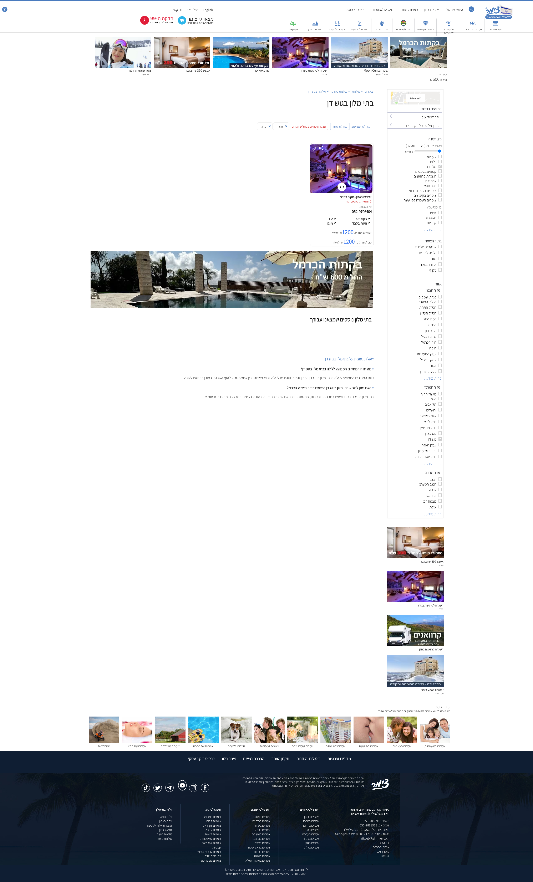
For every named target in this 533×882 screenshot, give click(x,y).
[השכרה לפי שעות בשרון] (300, 39)
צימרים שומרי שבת (303, 746)
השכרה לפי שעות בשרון (315, 70)
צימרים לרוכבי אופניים (208, 852)
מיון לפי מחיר (339, 126)
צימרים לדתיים (337, 29)
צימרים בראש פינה (259, 847)
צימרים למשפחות (382, 9)
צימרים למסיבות (269, 746)
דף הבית (384, 843)
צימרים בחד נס (261, 821)
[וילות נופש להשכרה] (449, 25)
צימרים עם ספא (137, 746)
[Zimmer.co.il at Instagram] (193, 785)
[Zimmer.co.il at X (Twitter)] (157, 785)
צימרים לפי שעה (368, 746)
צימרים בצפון (432, 9)
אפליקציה (193, 10)
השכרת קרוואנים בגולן (431, 649)
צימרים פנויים (495, 29)
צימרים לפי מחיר (335, 746)
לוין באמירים (262, 70)
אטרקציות (293, 29)
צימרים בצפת (262, 843)
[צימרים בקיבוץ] (315, 25)
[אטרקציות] (293, 25)
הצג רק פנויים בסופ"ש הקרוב (309, 126)
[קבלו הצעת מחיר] (193, 24)
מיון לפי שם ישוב (360, 126)
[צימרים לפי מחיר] (335, 742)
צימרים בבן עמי (261, 838)
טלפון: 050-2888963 (376, 821)
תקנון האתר (280, 758)
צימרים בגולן (312, 843)
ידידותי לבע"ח (236, 746)
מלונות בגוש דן (317, 91)
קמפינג (216, 847)
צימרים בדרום (311, 825)
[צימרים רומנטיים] (402, 742)
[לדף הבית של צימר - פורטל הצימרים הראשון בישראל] (380, 789)
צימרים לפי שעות (360, 29)
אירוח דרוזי (382, 29)
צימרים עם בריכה (473, 29)
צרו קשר (177, 10)
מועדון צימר (382, 851)
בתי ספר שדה (212, 856)
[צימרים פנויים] (495, 25)
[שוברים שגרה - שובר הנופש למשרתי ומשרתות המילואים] (403, 25)
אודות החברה (381, 847)
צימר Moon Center (376, 70)
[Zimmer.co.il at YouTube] (181, 781)
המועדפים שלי (454, 10)
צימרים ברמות (262, 852)
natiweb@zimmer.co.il (374, 838)
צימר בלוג (229, 758)
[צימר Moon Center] (359, 39)
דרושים (385, 856)
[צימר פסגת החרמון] (123, 39)
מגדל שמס (439, 693)
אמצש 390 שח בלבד (197, 70)
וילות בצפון (165, 821)
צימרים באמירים (261, 817)
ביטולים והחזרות (308, 758)
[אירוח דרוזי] (382, 25)
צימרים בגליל (311, 847)
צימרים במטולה (261, 834)
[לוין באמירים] (241, 39)
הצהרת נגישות (253, 758)
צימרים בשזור (262, 825)
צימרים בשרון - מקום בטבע (355, 197)
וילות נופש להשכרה (449, 31)
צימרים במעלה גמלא (257, 860)
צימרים (369, 91)
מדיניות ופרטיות (339, 758)
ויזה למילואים (403, 29)
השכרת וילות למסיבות (159, 825)
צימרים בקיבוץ (315, 29)
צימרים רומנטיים (401, 746)
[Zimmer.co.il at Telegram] (169, 785)
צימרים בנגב (312, 830)
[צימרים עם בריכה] (473, 25)
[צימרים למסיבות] (269, 742)
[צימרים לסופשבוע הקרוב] (154, 24)
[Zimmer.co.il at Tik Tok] (146, 785)
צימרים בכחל (262, 830)
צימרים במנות (262, 856)
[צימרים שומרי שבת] (302, 742)
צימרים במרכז (311, 821)
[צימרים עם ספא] (137, 742)
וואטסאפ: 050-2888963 (374, 825)
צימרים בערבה (310, 834)
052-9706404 (362, 211)
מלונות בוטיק (164, 834)
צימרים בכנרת (311, 838)
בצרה (362, 207)
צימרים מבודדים (170, 746)
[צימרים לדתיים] (337, 25)
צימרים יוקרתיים (425, 29)
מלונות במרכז (339, 91)
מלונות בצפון (164, 838)
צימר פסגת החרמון (140, 70)
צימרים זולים (213, 821)
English (208, 10)
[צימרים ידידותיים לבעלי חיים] (236, 742)
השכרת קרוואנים (354, 10)
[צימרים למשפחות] (435, 742)
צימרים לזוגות (410, 9)
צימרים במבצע (212, 817)
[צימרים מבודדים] (170, 742)
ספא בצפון (165, 830)
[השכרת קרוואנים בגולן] (415, 645)
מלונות (356, 91)
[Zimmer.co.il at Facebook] (205, 785)
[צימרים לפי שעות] (360, 25)
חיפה (441, 565)
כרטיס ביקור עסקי (201, 758)
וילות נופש (166, 817)
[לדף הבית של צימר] (499, 18)
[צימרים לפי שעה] (369, 742)
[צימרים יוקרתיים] (425, 25)
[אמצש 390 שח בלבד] (182, 39)
